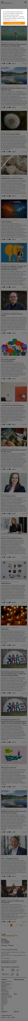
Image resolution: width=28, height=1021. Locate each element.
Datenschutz (14, 20)
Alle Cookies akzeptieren (14, 23)
